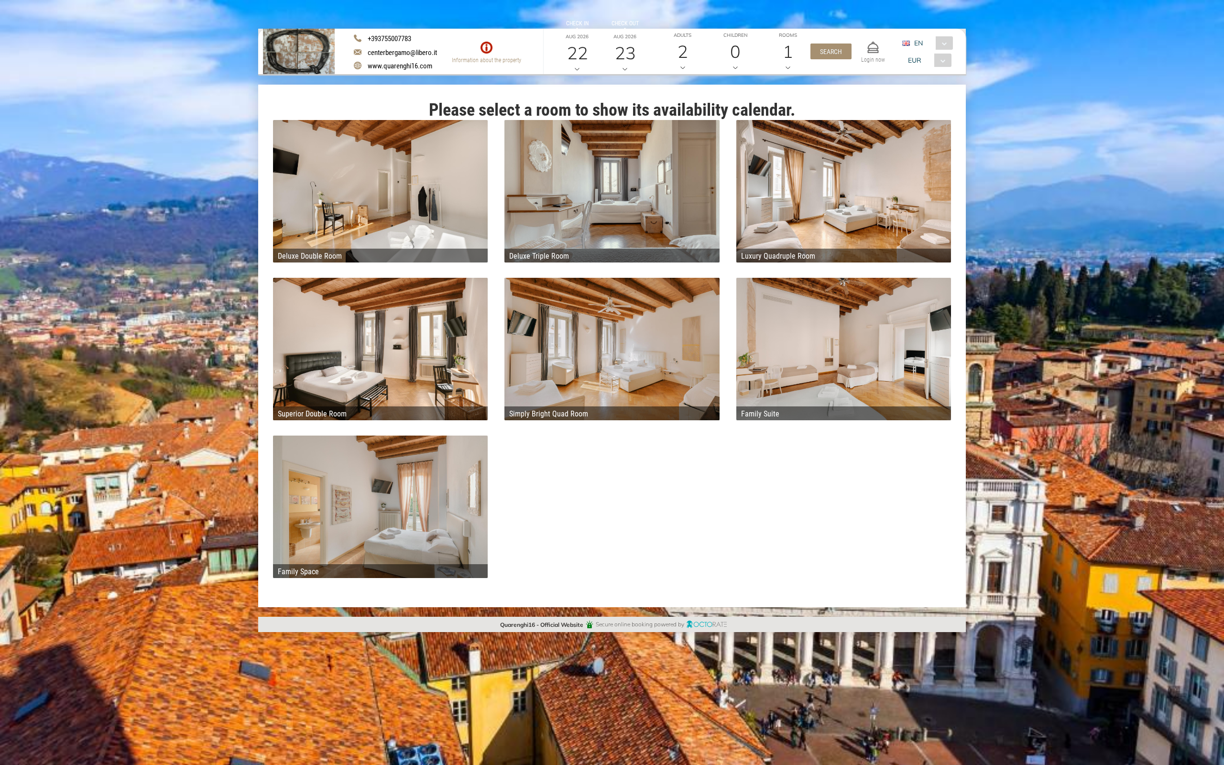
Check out (625, 23)
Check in (577, 23)
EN (918, 42)
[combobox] (931, 43)
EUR (914, 60)
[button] (831, 51)
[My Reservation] (873, 43)
